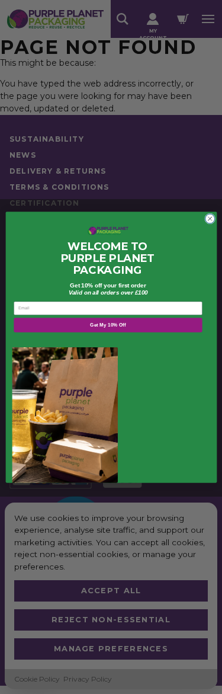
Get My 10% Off (108, 324)
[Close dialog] (209, 218)
